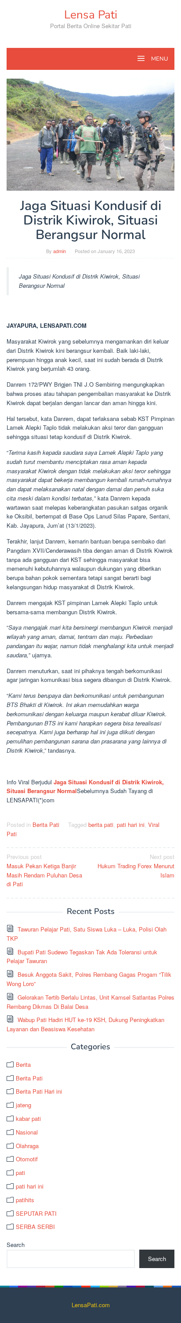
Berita (23, 1064)
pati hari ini (131, 824)
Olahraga (27, 1146)
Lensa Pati (90, 14)
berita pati (100, 824)
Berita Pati (46, 824)
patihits (25, 1200)
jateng (23, 1105)
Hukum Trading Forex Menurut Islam (136, 865)
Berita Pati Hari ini (39, 1091)
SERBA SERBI (35, 1226)
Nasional (27, 1132)
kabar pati (28, 1118)
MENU (159, 59)
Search (16, 1244)
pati (20, 1172)
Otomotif (27, 1159)
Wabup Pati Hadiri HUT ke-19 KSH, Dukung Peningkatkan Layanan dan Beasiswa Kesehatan (85, 1024)
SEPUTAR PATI (36, 1213)
